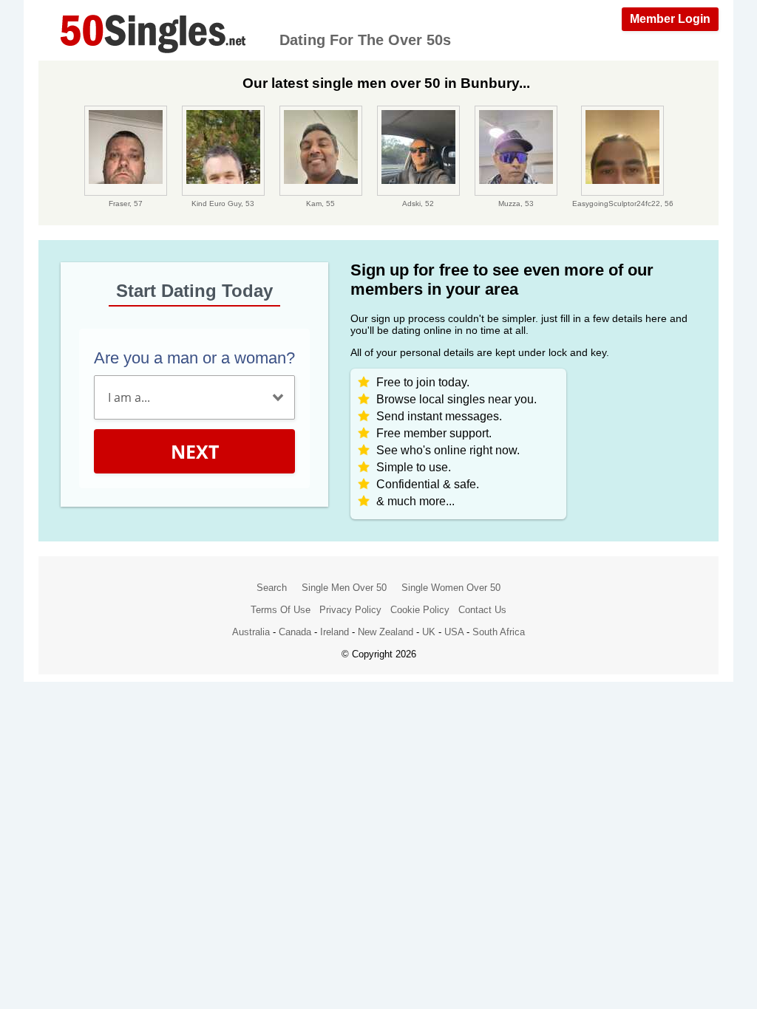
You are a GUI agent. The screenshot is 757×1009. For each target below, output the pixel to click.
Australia (251, 631)
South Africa (498, 631)
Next (195, 451)
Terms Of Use (280, 609)
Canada (295, 631)
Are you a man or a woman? (194, 358)
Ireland (334, 631)
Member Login (670, 19)
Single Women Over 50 (450, 587)
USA (454, 631)
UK (428, 631)
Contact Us (482, 609)
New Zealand (385, 631)
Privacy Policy (350, 609)
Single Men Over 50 (344, 587)
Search (272, 587)
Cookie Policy (419, 609)
